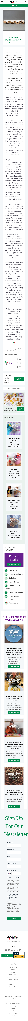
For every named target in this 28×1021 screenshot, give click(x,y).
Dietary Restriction (15, 592)
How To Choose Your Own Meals (13, 1003)
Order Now (14, 6)
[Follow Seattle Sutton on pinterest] (17, 950)
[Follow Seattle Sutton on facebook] (6, 950)
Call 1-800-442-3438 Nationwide (13, 996)
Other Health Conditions (12, 597)
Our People (13, 969)
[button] (2, 2)
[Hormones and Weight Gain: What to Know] (14, 20)
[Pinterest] (20, 367)
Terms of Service (13, 1011)
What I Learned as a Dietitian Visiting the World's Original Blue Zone (14, 698)
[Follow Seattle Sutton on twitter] (14, 950)
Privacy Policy (13, 1013)
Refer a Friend (13, 984)
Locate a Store (13, 1001)
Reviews (13, 972)
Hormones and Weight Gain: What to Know (13, 39)
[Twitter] (20, 363)
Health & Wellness (15, 574)
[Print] (17, 363)
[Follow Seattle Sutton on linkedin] (20, 950)
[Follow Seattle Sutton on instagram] (9, 950)
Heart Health (13, 582)
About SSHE (13, 603)
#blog (9, 388)
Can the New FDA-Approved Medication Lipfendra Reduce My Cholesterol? (14, 443)
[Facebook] (17, 359)
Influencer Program (13, 979)
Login (7, 955)
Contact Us (13, 998)
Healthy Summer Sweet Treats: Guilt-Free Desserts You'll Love (14, 505)
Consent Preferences (13, 1016)
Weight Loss (13, 570)
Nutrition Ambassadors (13, 977)
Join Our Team (13, 987)
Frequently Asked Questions (13, 1006)
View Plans (21, 409)
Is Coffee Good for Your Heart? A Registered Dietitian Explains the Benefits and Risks (14, 792)
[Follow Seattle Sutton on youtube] (12, 950)
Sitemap (13, 1008)
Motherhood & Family (12, 587)
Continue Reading (14, 666)
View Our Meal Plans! (11, 354)
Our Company (13, 967)
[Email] (20, 359)
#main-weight (16, 388)
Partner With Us (13, 974)
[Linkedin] (17, 367)
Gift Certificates (13, 982)
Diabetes (12, 578)
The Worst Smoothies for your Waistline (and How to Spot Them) (14, 474)
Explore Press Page (14, 564)
